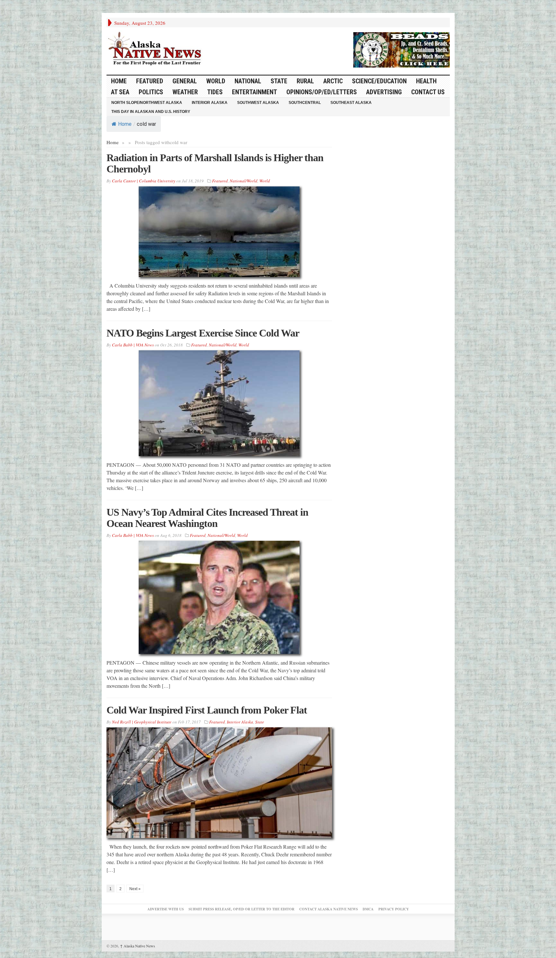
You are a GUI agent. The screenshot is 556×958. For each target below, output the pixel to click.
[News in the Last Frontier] (156, 49)
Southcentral (305, 102)
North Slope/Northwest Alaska (146, 102)
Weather (185, 92)
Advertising (384, 92)
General (184, 81)
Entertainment (254, 92)
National (248, 81)
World (215, 81)
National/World (243, 181)
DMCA (368, 909)
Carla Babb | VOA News (133, 345)
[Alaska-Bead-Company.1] (401, 49)
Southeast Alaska (351, 102)
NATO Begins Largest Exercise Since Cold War (203, 333)
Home (125, 124)
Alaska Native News (137, 945)
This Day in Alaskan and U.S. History (150, 111)
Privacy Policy (393, 909)
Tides (215, 92)
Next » (135, 889)
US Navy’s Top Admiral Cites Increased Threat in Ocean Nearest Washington (207, 517)
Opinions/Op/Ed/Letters (321, 92)
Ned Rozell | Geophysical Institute (141, 722)
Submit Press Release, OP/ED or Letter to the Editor (241, 909)
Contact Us (428, 92)
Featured (149, 81)
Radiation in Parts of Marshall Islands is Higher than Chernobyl (215, 163)
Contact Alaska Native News (328, 909)
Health (426, 81)
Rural (305, 81)
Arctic (333, 81)
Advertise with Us (165, 909)
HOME (119, 81)
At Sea (120, 92)
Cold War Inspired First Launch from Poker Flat (207, 710)
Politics (151, 92)
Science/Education (379, 81)
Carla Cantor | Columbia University (143, 181)
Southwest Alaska (258, 102)
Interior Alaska (209, 102)
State (279, 81)
